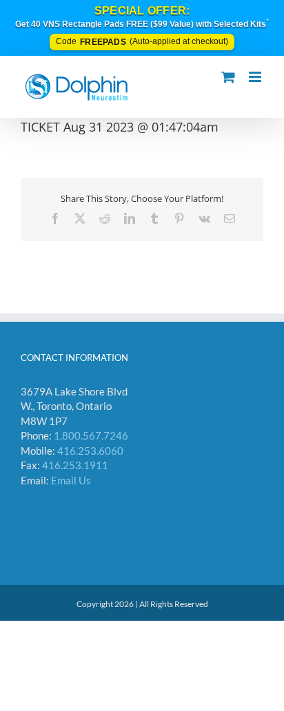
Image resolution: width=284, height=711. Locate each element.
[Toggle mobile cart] (228, 77)
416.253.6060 (90, 450)
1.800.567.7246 (91, 435)
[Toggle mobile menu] (256, 77)
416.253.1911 (75, 465)
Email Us (71, 480)
